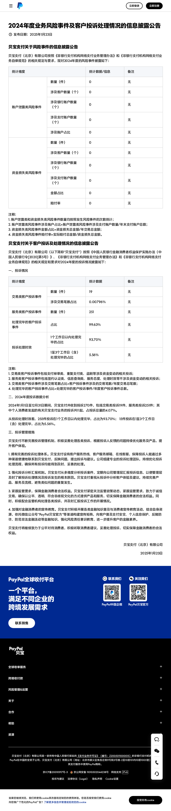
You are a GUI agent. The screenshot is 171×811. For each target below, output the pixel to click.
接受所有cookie (145, 800)
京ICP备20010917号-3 (55, 772)
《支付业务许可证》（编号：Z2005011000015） (104, 755)
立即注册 (154, 5)
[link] (20, 6)
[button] (85, 667)
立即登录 (134, 5)
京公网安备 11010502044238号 (91, 772)
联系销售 (21, 623)
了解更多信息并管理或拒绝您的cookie (65, 802)
